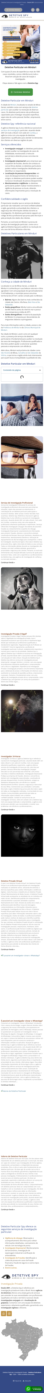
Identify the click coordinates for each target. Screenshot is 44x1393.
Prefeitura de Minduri (11, 327)
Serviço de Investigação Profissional (17, 503)
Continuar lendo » (8, 562)
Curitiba (33, 133)
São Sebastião (33, 353)
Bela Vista (31, 302)
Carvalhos (22, 353)
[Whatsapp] (33, 10)
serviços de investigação (10, 130)
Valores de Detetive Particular (14, 1156)
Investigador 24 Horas (10, 756)
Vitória (3, 355)
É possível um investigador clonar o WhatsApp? (22, 1021)
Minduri (13, 105)
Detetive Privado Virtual (11, 881)
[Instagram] (37, 10)
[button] (40, 370)
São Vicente (5, 353)
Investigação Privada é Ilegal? (14, 634)
